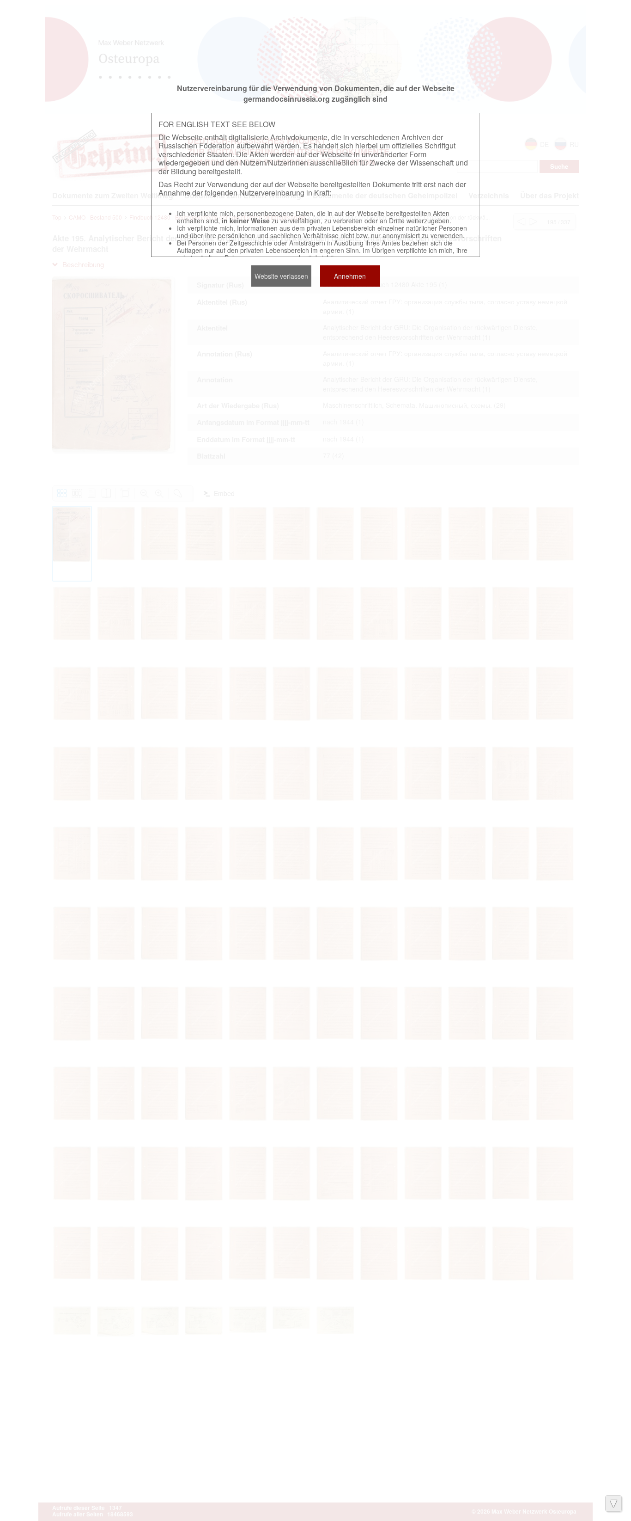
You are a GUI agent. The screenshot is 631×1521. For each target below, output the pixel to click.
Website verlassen (281, 276)
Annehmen (350, 276)
